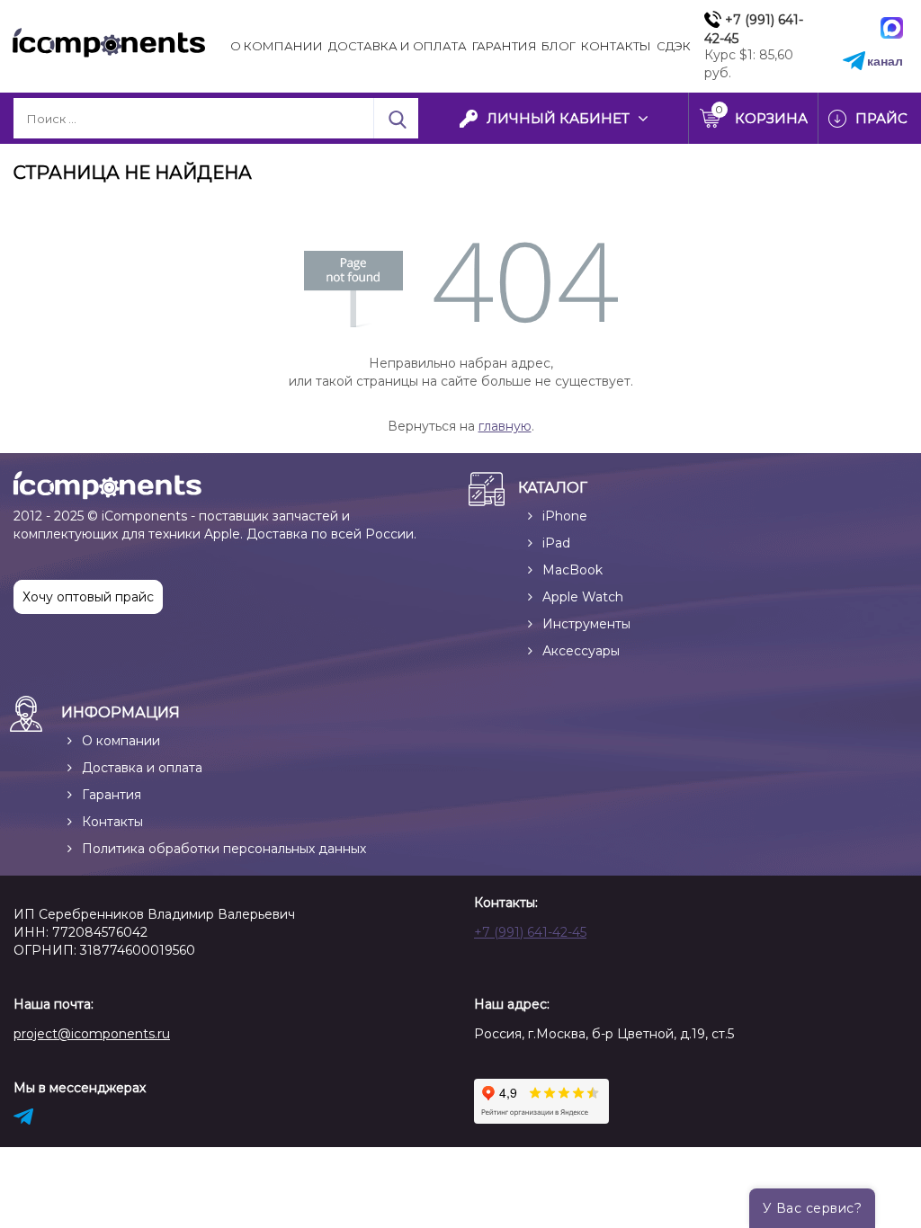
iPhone (564, 516)
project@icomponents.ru (91, 1034)
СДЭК (674, 46)
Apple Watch (582, 597)
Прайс (881, 118)
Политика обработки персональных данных (224, 849)
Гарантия (504, 46)
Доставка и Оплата (397, 46)
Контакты (616, 46)
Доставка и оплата (142, 768)
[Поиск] (395, 118)
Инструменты (586, 624)
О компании (276, 46)
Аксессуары (581, 651)
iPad (556, 543)
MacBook (572, 570)
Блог (558, 46)
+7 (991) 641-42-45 (530, 932)
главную (505, 426)
